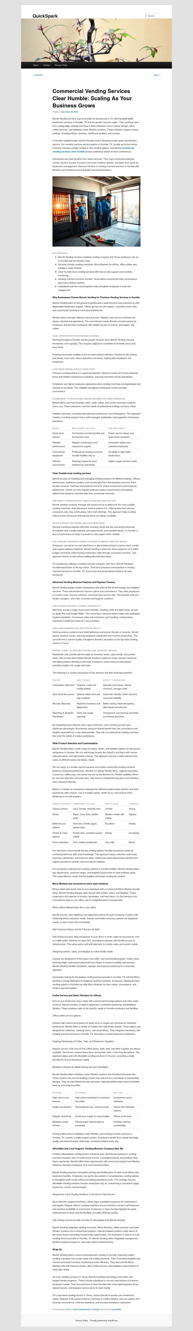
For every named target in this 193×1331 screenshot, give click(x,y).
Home (35, 65)
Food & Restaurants (81, 1309)
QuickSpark (45, 15)
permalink (116, 1309)
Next (157, 75)
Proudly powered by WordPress (103, 1320)
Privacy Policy (61, 65)
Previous (38, 75)
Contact (46, 65)
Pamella (96, 1309)
